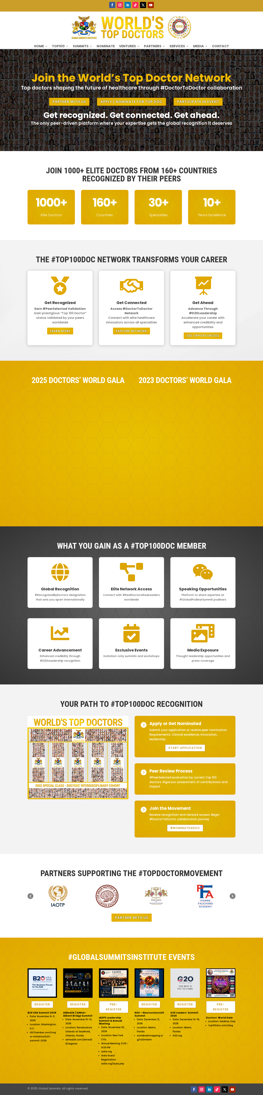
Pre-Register (113, 1006)
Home (39, 46)
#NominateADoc (185, 828)
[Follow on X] (143, 5)
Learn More (60, 331)
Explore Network (131, 331)
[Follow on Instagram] (120, 5)
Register (42, 1004)
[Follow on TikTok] (135, 5)
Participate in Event (198, 101)
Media (198, 46)
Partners (152, 46)
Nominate (106, 46)
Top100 (58, 46)
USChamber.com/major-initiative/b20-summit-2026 (43, 1036)
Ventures (127, 46)
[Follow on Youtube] (151, 5)
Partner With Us (69, 101)
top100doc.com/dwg (220, 1025)
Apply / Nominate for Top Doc (131, 101)
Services (177, 46)
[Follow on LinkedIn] (128, 5)
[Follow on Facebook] (112, 5)
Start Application (185, 748)
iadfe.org (106, 1051)
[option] (57, 896)
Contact (220, 46)
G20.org (177, 1035)
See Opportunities (203, 336)
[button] (30, 896)
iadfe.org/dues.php (112, 1063)
